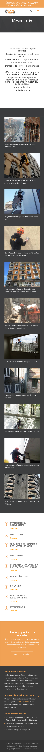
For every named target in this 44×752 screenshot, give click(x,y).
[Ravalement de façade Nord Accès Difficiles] (22, 428)
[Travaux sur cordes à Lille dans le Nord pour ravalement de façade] (22, 177)
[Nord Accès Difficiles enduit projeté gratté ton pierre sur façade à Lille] (22, 250)
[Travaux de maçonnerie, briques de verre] (22, 358)
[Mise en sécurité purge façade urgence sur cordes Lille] (22, 462)
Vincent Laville (31, 749)
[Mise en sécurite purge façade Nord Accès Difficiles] (22, 498)
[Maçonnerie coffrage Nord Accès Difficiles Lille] (22, 213)
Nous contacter (22, 654)
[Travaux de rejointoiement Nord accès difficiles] (22, 392)
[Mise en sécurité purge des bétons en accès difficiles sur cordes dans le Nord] (22, 286)
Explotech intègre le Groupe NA (18, 730)
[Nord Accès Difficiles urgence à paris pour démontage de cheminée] (22, 322)
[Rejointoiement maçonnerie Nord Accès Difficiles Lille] (22, 141)
